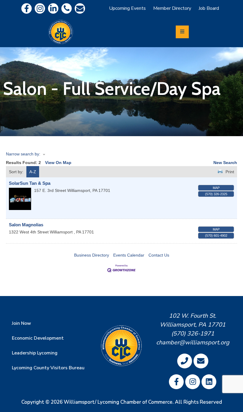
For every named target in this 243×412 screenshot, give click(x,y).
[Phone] (66, 8)
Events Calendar (128, 255)
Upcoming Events (127, 8)
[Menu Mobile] (182, 32)
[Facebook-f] (26, 8)
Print (230, 171)
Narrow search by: (23, 154)
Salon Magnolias (26, 224)
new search (225, 162)
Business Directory (91, 255)
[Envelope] (80, 8)
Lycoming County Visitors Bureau (48, 368)
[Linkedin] (53, 8)
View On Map (58, 162)
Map (216, 188)
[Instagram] (40, 8)
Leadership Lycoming (34, 353)
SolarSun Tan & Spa (29, 183)
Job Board (209, 8)
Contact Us (158, 255)
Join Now (21, 323)
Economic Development (38, 338)
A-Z (32, 171)
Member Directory (172, 8)
